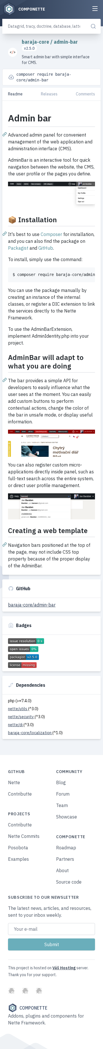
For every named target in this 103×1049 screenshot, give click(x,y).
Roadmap (66, 847)
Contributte (20, 794)
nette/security (21, 716)
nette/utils (18, 708)
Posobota (18, 847)
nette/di (15, 724)
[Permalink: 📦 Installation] (5, 233)
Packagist (18, 248)
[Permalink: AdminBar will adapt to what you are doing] (5, 379)
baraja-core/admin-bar (32, 605)
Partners (65, 859)
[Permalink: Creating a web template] (5, 544)
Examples (18, 859)
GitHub (45, 248)
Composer (51, 234)
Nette (14, 782)
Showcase (66, 817)
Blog (61, 782)
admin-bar (66, 42)
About (62, 870)
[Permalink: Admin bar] (5, 134)
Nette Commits (23, 836)
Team (62, 805)
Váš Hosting (64, 967)
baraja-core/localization (30, 732)
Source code (69, 882)
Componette (33, 1008)
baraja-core (36, 42)
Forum (63, 794)
